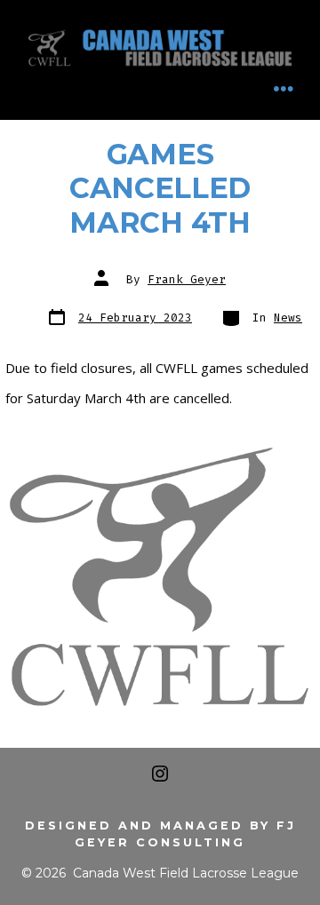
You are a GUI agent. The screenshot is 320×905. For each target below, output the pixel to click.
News (288, 317)
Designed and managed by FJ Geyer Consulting (160, 834)
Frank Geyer (187, 279)
